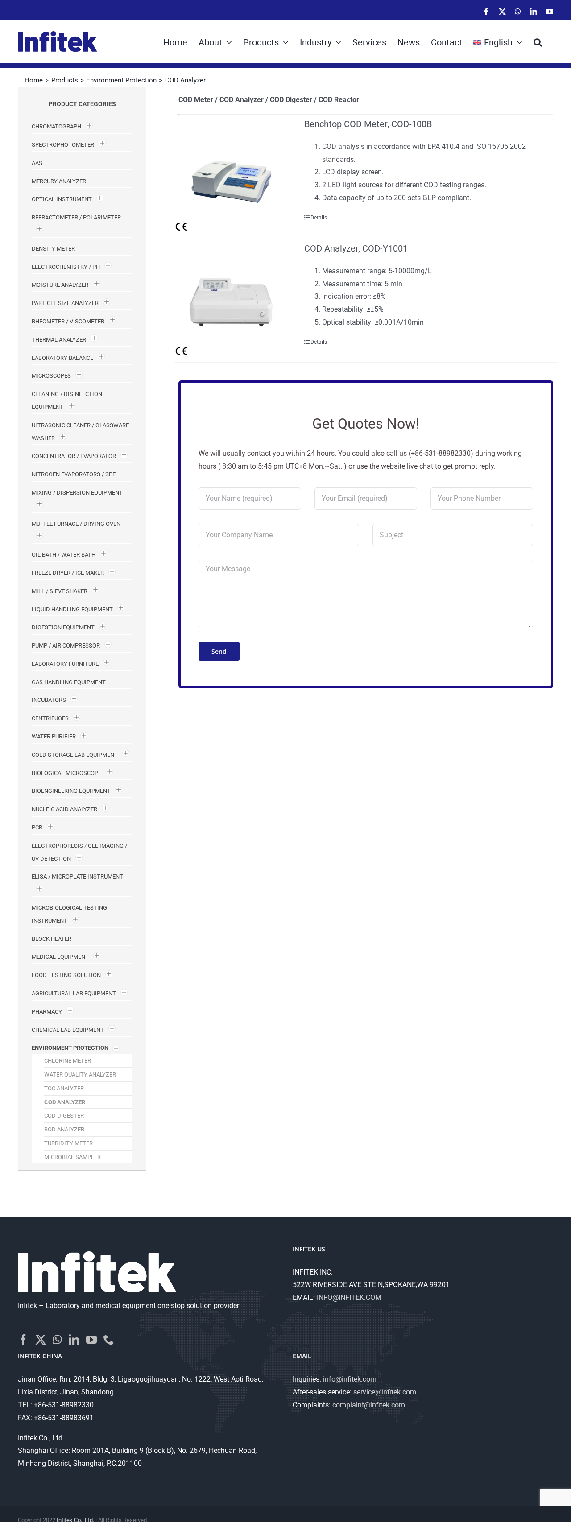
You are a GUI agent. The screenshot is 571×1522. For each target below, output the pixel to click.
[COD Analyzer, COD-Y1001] (231, 300)
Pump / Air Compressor (66, 645)
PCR (37, 827)
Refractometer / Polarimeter (76, 217)
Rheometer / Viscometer (68, 321)
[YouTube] (91, 1339)
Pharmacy (47, 1011)
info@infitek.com (350, 1379)
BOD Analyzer (64, 1129)
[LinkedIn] (74, 1339)
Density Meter (53, 248)
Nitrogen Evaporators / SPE (74, 474)
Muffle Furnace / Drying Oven (76, 523)
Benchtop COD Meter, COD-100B (368, 124)
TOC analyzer (64, 1088)
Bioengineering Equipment (71, 791)
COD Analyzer (64, 1102)
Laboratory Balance (62, 358)
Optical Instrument (62, 199)
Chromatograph (56, 126)
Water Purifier (54, 736)
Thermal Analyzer (59, 339)
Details (318, 217)
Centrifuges (50, 718)
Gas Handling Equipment (69, 682)
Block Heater (51, 939)
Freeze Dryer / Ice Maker (68, 572)
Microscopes (51, 375)
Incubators (49, 700)
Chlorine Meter (67, 1060)
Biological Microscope (66, 773)
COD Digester (64, 1115)
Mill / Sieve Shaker (59, 591)
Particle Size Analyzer (65, 303)
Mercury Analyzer (59, 181)
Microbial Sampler (72, 1157)
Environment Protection (70, 1047)
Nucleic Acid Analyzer (64, 809)
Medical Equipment (60, 956)
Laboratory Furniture (65, 663)
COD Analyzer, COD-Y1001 (356, 248)
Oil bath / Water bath (63, 554)
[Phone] (108, 1339)
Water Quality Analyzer (80, 1074)
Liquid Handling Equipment (72, 609)
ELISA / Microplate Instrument (77, 876)
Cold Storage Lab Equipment (75, 754)
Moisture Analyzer (60, 284)
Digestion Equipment (63, 627)
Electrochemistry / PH (66, 267)
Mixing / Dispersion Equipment (77, 492)
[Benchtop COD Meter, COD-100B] (231, 175)
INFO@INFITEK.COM (349, 1297)
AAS (37, 163)
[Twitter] (40, 1339)
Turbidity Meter (68, 1143)
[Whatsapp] (57, 1339)
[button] (538, 41)
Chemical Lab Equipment (68, 1030)
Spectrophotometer (63, 144)
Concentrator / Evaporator (74, 456)
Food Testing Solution (66, 975)
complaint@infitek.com (368, 1405)
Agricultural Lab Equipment (74, 993)
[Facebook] (23, 1339)
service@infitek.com (384, 1392)
